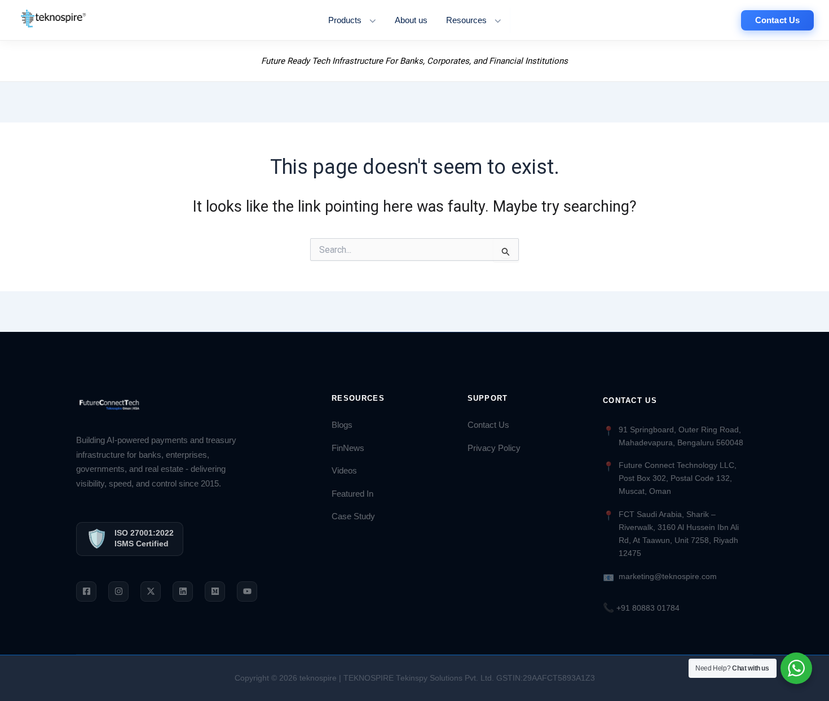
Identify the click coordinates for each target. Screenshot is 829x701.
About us (411, 20)
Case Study (353, 516)
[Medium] (215, 591)
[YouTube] (247, 591)
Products (344, 20)
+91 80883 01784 (641, 607)
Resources (466, 20)
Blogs (342, 425)
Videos (344, 470)
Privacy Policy (494, 448)
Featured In (352, 493)
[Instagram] (118, 591)
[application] (370, 20)
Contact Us (488, 425)
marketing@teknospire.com (668, 576)
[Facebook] (86, 591)
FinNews (348, 448)
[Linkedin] (183, 591)
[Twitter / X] (150, 591)
